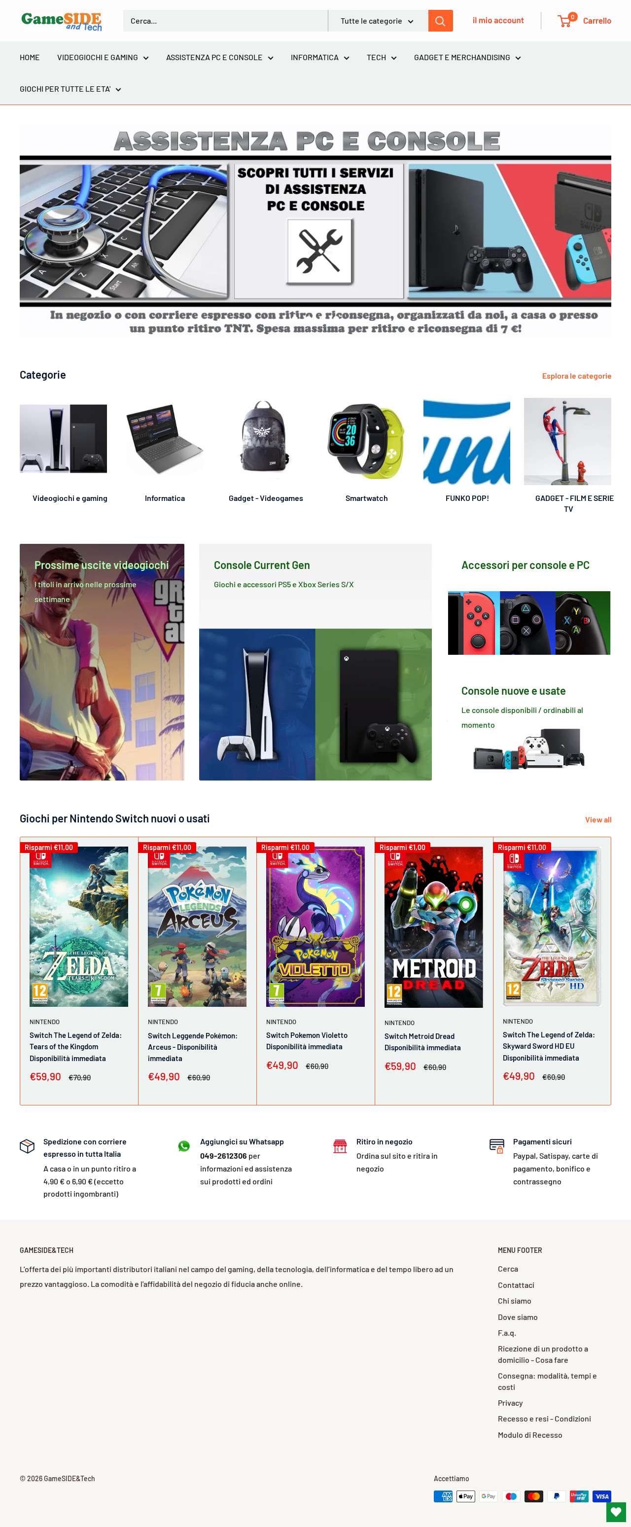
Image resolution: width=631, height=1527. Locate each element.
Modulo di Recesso (530, 1434)
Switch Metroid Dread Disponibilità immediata (423, 1041)
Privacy (510, 1402)
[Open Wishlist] (616, 1512)
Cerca (508, 1268)
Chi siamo (514, 1300)
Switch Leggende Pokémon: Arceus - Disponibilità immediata (193, 1047)
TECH (376, 57)
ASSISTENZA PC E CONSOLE (214, 57)
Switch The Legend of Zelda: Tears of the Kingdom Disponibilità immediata (76, 1046)
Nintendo (45, 1022)
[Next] (611, 446)
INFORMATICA (315, 57)
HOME (30, 57)
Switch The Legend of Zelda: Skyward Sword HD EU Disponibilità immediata (549, 1046)
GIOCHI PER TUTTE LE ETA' (65, 88)
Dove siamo (518, 1316)
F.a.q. (507, 1332)
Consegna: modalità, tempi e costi (547, 1381)
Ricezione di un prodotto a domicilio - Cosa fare (543, 1354)
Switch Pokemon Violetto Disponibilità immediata (307, 1040)
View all (599, 819)
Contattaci (516, 1284)
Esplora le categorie (577, 375)
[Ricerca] (440, 21)
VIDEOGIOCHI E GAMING (97, 57)
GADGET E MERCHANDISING (462, 57)
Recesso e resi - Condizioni (544, 1418)
